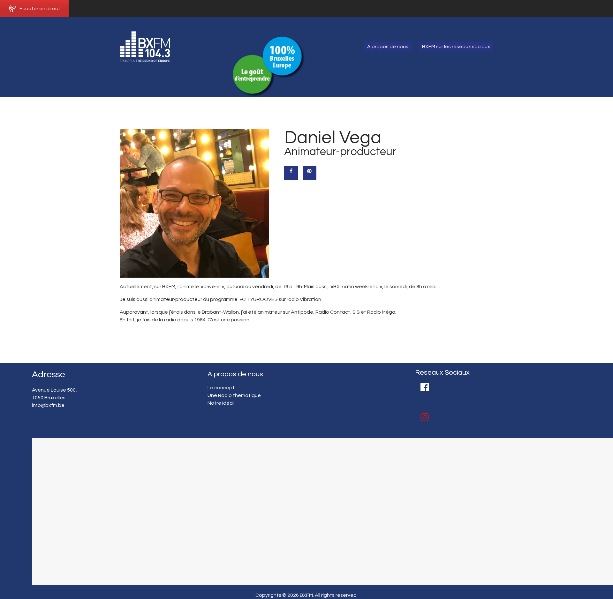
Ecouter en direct (39, 8)
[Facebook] (425, 387)
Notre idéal (221, 403)
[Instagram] (425, 417)
